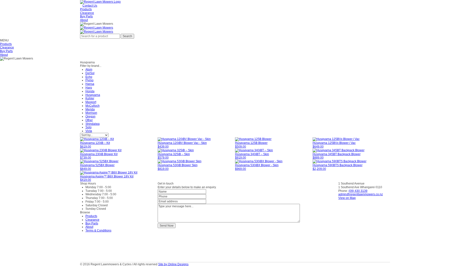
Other (89, 120)
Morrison (91, 113)
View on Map (347, 198)
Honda (89, 91)
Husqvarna (92, 95)
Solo (88, 127)
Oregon (90, 116)
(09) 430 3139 (358, 191)
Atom (88, 69)
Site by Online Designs (173, 264)
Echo (88, 77)
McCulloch (92, 105)
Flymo (89, 80)
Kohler (89, 98)
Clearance (87, 13)
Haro (88, 87)
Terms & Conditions (98, 230)
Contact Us (89, 5)
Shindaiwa (92, 124)
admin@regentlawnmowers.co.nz (360, 194)
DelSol (89, 73)
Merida (90, 109)
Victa (88, 131)
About (84, 20)
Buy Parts (86, 16)
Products (86, 9)
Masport (90, 102)
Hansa (89, 84)
